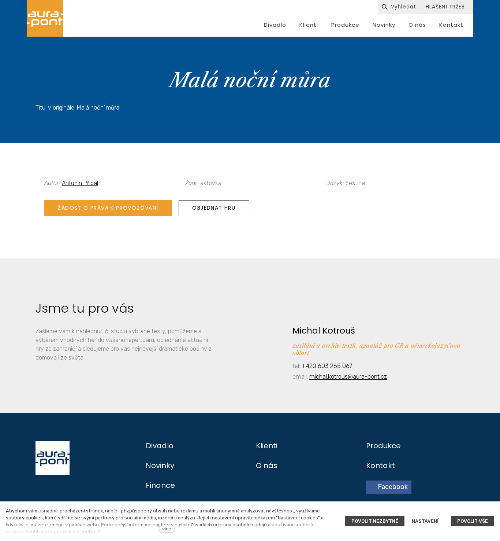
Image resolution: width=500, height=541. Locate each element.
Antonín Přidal (80, 183)
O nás (266, 465)
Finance (160, 485)
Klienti (266, 446)
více (166, 528)
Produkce (383, 446)
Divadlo (159, 446)
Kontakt (380, 465)
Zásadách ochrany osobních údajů (228, 524)
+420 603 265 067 (327, 365)
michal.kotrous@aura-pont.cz (348, 376)
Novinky (160, 465)
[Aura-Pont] (45, 18)
